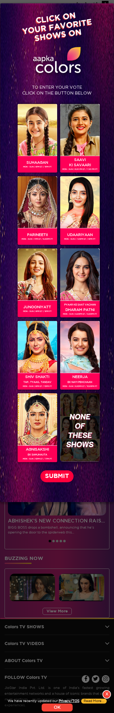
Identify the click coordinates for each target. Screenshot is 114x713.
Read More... (94, 701)
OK (57, 707)
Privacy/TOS (69, 701)
